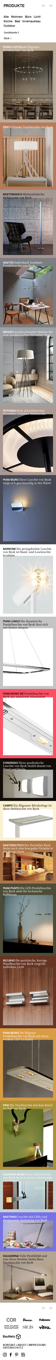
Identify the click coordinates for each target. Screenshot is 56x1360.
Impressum (37, 1345)
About (22, 1345)
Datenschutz (13, 1347)
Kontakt (9, 1345)
